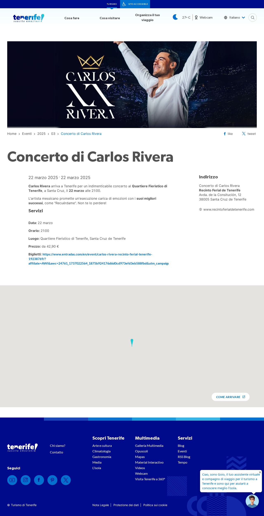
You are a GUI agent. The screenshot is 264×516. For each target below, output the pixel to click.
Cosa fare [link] (71, 18)
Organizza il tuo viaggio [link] (147, 17)
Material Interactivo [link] (149, 462)
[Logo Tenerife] (28, 19)
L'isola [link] (96, 468)
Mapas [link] (140, 457)
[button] (132, 342)
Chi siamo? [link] (57, 445)
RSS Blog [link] (184, 457)
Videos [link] (140, 468)
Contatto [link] (56, 452)
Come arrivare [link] (228, 397)
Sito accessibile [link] (138, 4)
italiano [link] (234, 17)
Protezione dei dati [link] (126, 505)
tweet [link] (252, 134)
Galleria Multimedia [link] (149, 445)
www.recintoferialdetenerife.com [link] (228, 209)
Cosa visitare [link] (110, 18)
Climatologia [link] (101, 451)
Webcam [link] (206, 17)
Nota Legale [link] (100, 505)
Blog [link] (181, 445)
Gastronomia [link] (101, 457)
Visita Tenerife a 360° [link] (150, 479)
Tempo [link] (182, 462)
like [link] (230, 134)
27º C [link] (186, 17)
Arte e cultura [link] (102, 445)
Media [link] (96, 462)
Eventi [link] (182, 451)
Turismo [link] (112, 4)
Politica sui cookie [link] (155, 505)
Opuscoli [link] (141, 451)
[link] (11, 134)
